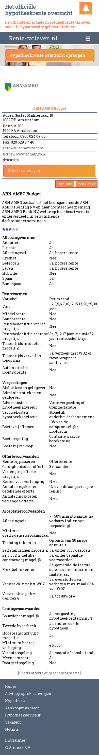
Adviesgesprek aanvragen (28, 693)
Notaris (12, 729)
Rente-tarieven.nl (33, 38)
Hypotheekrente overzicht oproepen (47, 55)
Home (10, 686)
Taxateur (13, 722)
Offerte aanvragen (24, 170)
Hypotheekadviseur (23, 715)
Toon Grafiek (86, 184)
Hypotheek (15, 700)
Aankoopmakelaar (22, 708)
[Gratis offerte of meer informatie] (49, 673)
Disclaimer (15, 740)
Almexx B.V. (19, 747)
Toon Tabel (65, 184)
